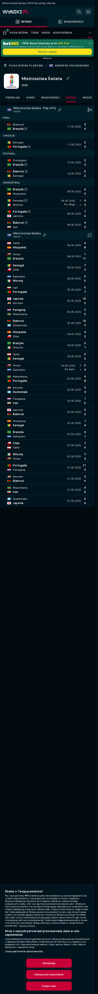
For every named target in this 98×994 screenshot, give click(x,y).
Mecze (87, 97)
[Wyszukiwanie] (79, 11)
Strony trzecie (27, 925)
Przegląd (12, 97)
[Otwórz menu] (88, 11)
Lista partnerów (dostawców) (24, 951)
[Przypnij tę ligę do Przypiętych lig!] (67, 78)
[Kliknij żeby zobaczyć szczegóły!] (47, 126)
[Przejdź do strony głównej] (23, 11)
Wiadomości (50, 97)
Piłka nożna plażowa (26, 65)
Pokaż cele (49, 986)
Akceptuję (48, 963)
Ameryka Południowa (72, 65)
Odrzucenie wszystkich (49, 974)
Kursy (30, 97)
